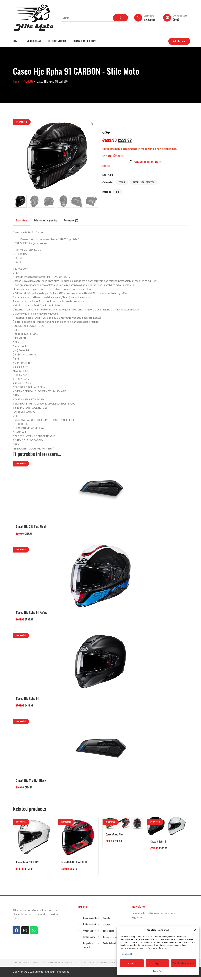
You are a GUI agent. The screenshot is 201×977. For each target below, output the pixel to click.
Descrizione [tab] (21, 220)
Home (16, 41)
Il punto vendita (57, 41)
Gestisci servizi (127, 954)
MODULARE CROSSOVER (143, 182)
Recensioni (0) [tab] (71, 220)
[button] (194, 930)
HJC (118, 191)
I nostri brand (33, 41)
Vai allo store (179, 41)
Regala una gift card (84, 41)
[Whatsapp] (34, 930)
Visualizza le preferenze (183, 963)
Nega (157, 963)
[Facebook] (16, 930)
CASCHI (122, 182)
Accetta (132, 963)
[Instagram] (25, 930)
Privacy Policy (158, 971)
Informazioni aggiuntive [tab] (45, 220)
